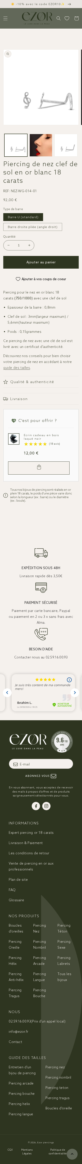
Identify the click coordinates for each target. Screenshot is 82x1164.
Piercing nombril (58, 1077)
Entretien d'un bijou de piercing (22, 1070)
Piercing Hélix (15, 961)
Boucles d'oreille (58, 1108)
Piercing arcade (21, 1083)
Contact (15, 1042)
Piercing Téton (64, 928)
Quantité (9, 236)
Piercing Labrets (64, 961)
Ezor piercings (45, 1142)
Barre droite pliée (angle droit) (33, 227)
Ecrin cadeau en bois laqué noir (41, 436)
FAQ (12, 890)
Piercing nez (55, 1067)
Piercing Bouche (39, 993)
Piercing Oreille (15, 944)
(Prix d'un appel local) (37, 1021)
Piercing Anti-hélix (16, 977)
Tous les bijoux (64, 977)
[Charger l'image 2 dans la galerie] (41, 145)
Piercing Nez (39, 928)
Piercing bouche (22, 1093)
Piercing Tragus (15, 993)
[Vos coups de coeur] (67, 18)
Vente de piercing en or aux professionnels (31, 866)
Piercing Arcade (39, 961)
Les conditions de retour (29, 853)
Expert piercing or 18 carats (31, 833)
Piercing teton (56, 1088)
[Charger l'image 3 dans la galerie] (65, 145)
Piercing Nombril (39, 944)
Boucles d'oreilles (16, 928)
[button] (5, 18)
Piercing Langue (39, 977)
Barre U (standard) (23, 217)
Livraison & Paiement (26, 843)
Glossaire (16, 900)
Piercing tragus (57, 1098)
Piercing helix (19, 1104)
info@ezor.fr (18, 1031)
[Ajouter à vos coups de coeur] (12, 438)
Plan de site (18, 879)
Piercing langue (21, 1114)
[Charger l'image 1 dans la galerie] (15, 145)
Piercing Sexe (64, 944)
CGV (10, 1149)
